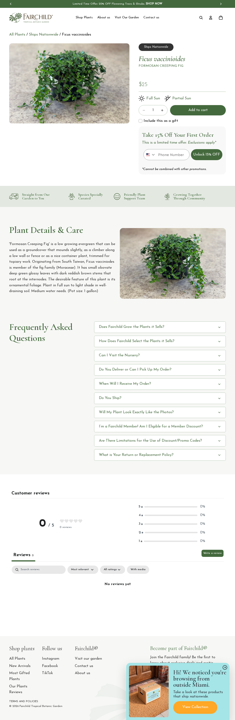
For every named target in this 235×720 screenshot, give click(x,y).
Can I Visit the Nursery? (119, 355)
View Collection (195, 707)
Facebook (50, 666)
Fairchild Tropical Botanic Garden (41, 706)
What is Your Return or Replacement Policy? (136, 455)
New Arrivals (20, 666)
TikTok (47, 673)
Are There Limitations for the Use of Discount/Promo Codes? (150, 441)
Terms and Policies (23, 701)
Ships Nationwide (44, 34)
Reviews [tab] (23, 555)
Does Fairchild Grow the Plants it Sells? (131, 327)
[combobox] (150, 154)
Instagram (50, 659)
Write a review (212, 553)
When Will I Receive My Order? (125, 384)
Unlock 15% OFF (206, 154)
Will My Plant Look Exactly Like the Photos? (136, 412)
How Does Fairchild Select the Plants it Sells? (136, 341)
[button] (172, 507)
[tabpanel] (117, 599)
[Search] (201, 18)
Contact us (84, 666)
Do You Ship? (110, 398)
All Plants (17, 34)
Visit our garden (88, 659)
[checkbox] (158, 121)
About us (82, 673)
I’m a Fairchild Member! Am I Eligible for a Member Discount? (151, 426)
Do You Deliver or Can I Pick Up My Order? (135, 369)
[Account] (211, 18)
